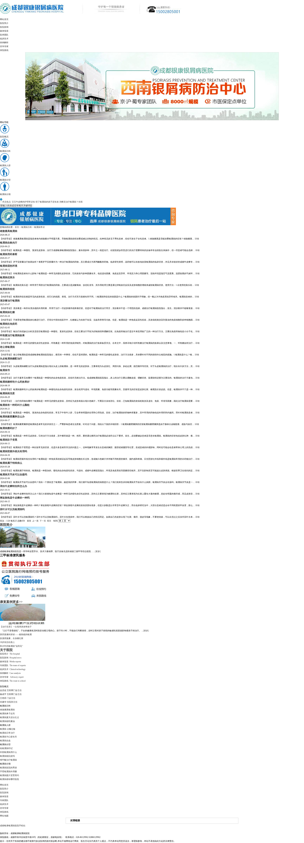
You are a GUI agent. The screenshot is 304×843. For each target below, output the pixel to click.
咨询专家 (4, 46)
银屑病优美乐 (7, 277)
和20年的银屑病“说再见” (11, 646)
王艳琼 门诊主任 (7, 698)
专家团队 (4, 800)
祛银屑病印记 (6, 748)
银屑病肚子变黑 (8, 439)
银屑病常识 (39, 227)
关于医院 (6, 650)
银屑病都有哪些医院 (9, 779)
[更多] (98, 551)
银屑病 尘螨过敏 (7, 729)
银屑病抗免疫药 (8, 323)
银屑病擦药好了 (8, 428)
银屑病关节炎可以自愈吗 (13, 474)
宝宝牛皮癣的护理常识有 (23, 202)
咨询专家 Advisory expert (12, 677)
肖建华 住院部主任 (8, 702)
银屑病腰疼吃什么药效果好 (15, 381)
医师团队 (4, 35)
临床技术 (4, 38)
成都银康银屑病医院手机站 (12, 825)
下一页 (43, 521)
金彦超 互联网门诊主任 (11, 690)
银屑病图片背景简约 (9, 775)
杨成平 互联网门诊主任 (11, 694)
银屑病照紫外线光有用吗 (13, 451)
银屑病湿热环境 (8, 265)
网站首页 (4, 19)
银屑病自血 (5, 740)
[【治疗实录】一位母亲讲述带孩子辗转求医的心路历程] (22, 624)
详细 (197, 238)
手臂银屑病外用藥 (8, 771)
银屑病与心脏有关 (8, 736)
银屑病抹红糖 (7, 312)
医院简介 (4, 23)
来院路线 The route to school (13, 681)
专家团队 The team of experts (13, 665)
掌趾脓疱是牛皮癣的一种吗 (15, 497)
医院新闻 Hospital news (10, 657)
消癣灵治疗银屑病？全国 (71, 202)
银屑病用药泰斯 (8, 254)
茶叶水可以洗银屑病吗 (12, 509)
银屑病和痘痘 (7, 289)
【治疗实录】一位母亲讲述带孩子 (16, 627)
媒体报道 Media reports (10, 661)
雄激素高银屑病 (8, 231)
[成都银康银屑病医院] (90, 16)
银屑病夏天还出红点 (9, 717)
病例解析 (4, 42)
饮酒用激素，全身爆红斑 (11, 638)
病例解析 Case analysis (10, 673)
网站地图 (4, 816)
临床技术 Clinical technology (13, 669)
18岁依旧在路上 (7, 642)
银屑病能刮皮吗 (7, 756)
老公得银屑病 (7, 347)
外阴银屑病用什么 (8, 752)
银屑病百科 (26, 227)
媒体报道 (4, 31)
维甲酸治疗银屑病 (8, 760)
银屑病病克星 (7, 393)
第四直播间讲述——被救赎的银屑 (16, 634)
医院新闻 (4, 27)
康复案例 (6, 602)
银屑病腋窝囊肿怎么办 (12, 416)
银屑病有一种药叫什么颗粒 (15, 404)
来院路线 (4, 50)
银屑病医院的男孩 (8, 767)
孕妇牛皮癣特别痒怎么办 (13, 486)
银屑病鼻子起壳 (7, 713)
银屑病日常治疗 (7, 733)
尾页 (49, 521)
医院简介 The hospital (10, 654)
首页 (17, 227)
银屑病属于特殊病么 (11, 462)
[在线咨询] (88, 224)
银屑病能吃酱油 (7, 721)
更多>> (18, 602)
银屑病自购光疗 (8, 242)
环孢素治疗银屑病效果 (12, 335)
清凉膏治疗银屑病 (10, 300)
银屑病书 (5, 370)
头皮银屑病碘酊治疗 (11, 358)
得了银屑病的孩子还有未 (47, 202)
